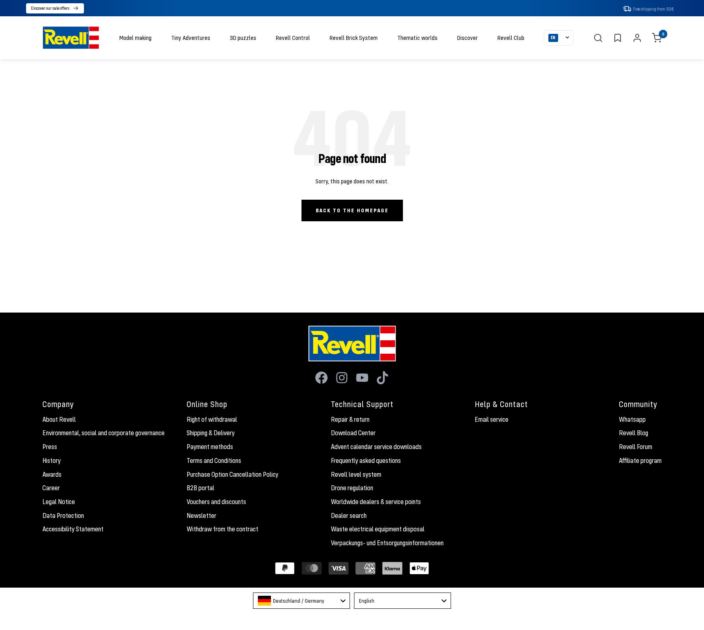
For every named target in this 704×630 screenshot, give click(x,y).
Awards (52, 474)
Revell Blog (633, 432)
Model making (135, 37)
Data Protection (63, 515)
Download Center (353, 432)
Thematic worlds (417, 37)
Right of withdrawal (212, 419)
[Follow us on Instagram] (341, 377)
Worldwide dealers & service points (376, 501)
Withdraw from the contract (222, 528)
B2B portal (200, 487)
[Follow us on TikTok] (382, 377)
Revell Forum (635, 446)
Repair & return (350, 419)
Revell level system (356, 474)
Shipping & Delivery (211, 432)
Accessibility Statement (72, 528)
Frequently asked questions (366, 460)
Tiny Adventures (190, 37)
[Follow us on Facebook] (321, 377)
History (51, 460)
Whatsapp (632, 419)
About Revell (59, 419)
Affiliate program (640, 460)
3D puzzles (243, 37)
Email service (491, 419)
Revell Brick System (354, 37)
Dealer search (349, 515)
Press (49, 446)
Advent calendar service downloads (376, 446)
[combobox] (301, 601)
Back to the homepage (352, 210)
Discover (467, 37)
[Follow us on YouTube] (362, 377)
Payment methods (210, 446)
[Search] (598, 38)
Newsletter (201, 515)
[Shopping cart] (657, 38)
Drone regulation (352, 487)
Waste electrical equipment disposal (378, 528)
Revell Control (293, 37)
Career (51, 487)
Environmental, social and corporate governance (103, 432)
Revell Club (510, 37)
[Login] (637, 38)
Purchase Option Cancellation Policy (232, 474)
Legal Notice (58, 501)
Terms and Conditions (214, 460)
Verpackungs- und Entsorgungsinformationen (387, 542)
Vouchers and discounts (216, 501)
